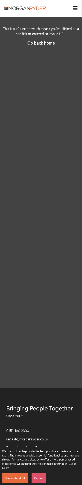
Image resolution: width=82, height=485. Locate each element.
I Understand (13, 478)
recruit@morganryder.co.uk (27, 439)
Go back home (41, 43)
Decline (38, 478)
